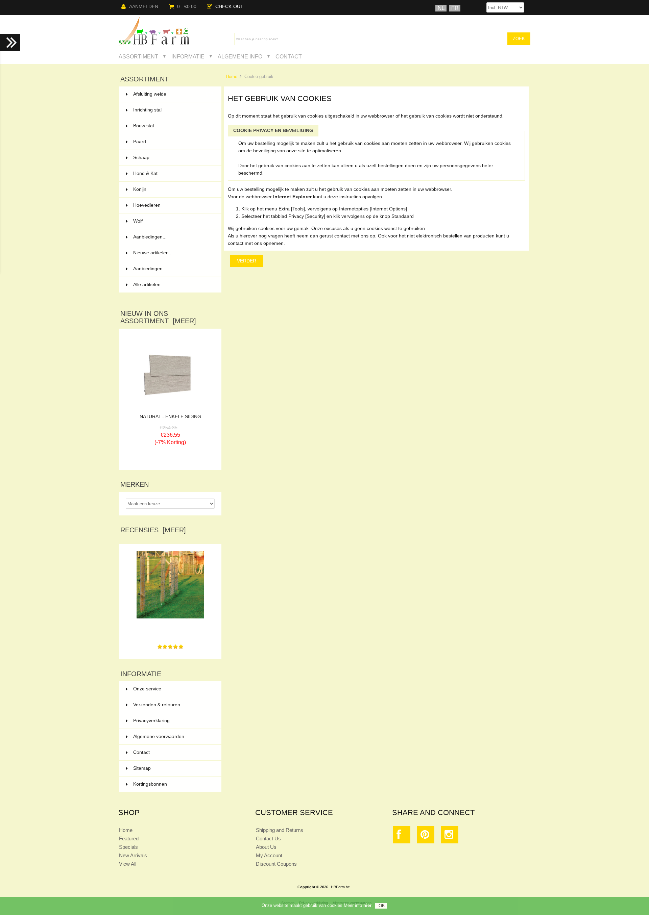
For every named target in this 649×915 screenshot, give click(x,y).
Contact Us (268, 838)
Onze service (147, 688)
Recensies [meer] (153, 530)
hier (367, 905)
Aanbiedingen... (150, 236)
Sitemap (142, 768)
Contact (288, 56)
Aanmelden (143, 6)
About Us (266, 847)
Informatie (188, 56)
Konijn (173, 189)
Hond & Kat (173, 173)
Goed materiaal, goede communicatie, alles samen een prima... (170, 629)
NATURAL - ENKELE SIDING (170, 416)
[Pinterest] (425, 836)
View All (127, 864)
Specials (128, 847)
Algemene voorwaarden (158, 736)
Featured (129, 838)
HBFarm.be (340, 887)
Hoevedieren (173, 205)
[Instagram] (449, 836)
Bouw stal (173, 125)
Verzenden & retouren (156, 704)
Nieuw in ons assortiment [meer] (158, 317)
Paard (173, 141)
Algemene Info (240, 56)
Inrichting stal (173, 109)
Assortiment (138, 56)
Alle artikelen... (149, 284)
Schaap (173, 157)
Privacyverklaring (151, 720)
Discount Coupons (276, 864)
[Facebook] (401, 836)
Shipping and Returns (279, 830)
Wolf (173, 221)
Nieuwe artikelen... (153, 252)
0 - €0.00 (186, 6)
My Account (269, 855)
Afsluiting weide (173, 94)
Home (231, 76)
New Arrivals (133, 855)
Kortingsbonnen (150, 784)
